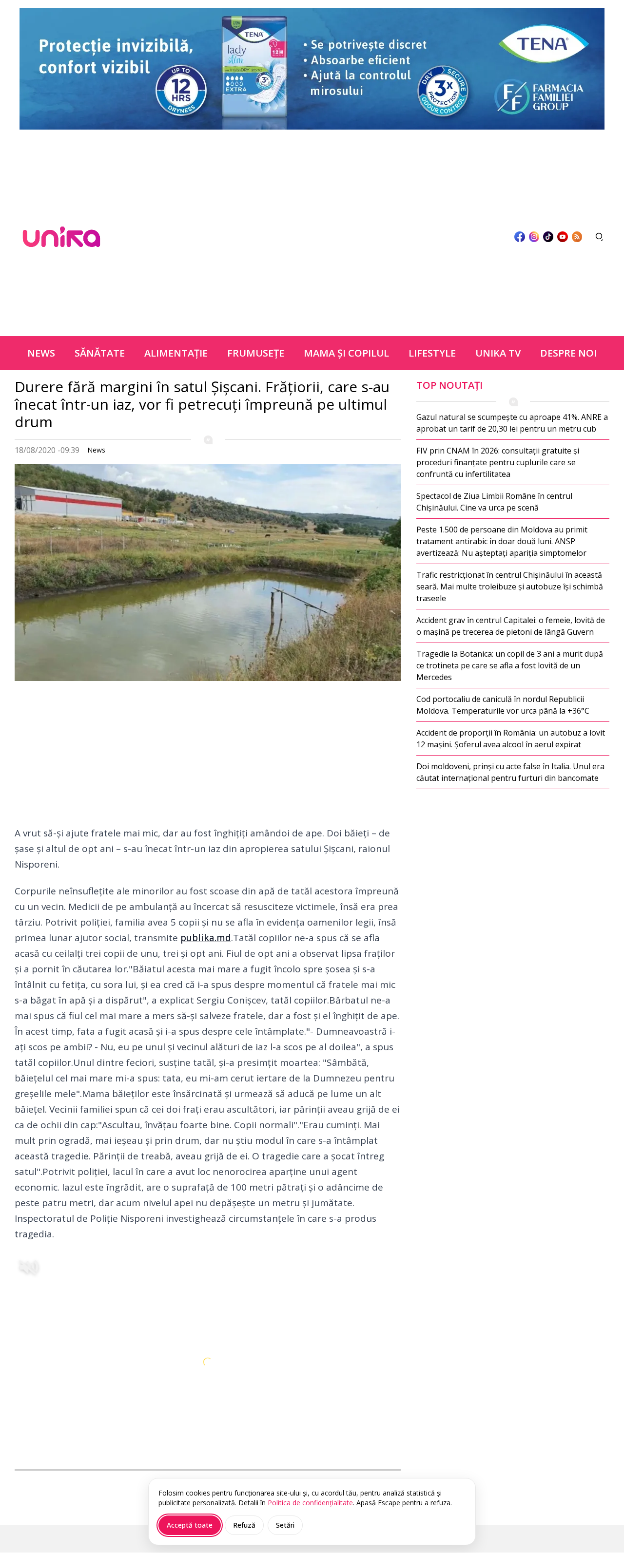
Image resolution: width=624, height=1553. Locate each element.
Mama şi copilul (346, 353)
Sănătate (100, 353)
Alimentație (176, 353)
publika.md (205, 937)
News (41, 353)
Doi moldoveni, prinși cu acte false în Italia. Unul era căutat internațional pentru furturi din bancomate (510, 772)
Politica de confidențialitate (310, 1502)
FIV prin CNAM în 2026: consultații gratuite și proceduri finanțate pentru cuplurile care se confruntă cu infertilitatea (497, 462)
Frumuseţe (255, 353)
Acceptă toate (190, 1525)
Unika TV (498, 353)
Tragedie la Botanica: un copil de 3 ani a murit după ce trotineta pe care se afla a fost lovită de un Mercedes (509, 665)
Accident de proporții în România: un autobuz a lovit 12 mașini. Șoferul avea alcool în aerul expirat (510, 738)
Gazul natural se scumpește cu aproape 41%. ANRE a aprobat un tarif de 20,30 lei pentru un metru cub (512, 423)
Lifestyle (432, 353)
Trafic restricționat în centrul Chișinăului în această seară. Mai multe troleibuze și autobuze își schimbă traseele (509, 586)
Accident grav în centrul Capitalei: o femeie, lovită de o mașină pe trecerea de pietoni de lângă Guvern (510, 626)
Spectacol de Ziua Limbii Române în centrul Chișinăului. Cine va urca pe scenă (494, 502)
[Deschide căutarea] (599, 236)
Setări (285, 1525)
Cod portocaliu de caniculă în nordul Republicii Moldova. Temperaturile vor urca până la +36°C (502, 705)
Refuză (244, 1525)
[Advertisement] (307, 237)
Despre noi (568, 353)
